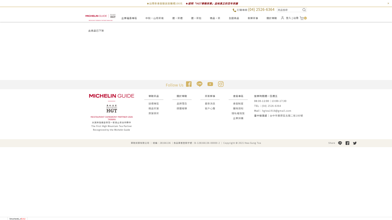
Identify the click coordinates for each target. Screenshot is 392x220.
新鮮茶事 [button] (253, 18)
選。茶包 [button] (196, 18)
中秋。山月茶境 (154, 18)
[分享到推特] (354, 143)
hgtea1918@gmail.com (276, 110)
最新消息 (210, 103)
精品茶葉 (154, 108)
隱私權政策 (238, 113)
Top (384, 60)
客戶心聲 (210, 108)
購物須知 (238, 108)
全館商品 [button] (234, 18)
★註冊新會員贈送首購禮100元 (165, 3)
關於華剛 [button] (272, 18)
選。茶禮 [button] (177, 18)
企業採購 (238, 118)
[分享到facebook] (347, 143)
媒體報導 (182, 108)
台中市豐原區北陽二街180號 (286, 115)
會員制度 (238, 103)
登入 (288, 18)
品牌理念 (182, 103)
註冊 (296, 18)
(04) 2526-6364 (261, 9)
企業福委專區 (129, 18)
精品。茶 (215, 18)
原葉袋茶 (154, 113)
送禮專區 (154, 103)
